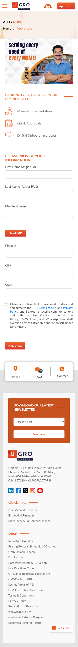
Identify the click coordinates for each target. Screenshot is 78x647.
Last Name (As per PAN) (21, 186)
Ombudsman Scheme (22, 552)
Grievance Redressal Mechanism (29, 573)
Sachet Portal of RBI (21, 584)
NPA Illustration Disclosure (26, 590)
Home (7, 28)
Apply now (15, 346)
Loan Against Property (22, 510)
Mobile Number (15, 206)
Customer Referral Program (26, 617)
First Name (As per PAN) (21, 167)
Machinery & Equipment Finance (29, 521)
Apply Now (66, 6)
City (8, 265)
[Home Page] (21, 6)
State (9, 285)
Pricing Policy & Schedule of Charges (32, 546)
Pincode (10, 245)
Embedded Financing (21, 515)
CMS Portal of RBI (20, 579)
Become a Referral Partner (25, 622)
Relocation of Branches (23, 606)
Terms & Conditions (21, 595)
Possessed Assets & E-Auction (27, 562)
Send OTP (15, 233)
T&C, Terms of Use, (44, 307)
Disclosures (16, 557)
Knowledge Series (19, 611)
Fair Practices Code (21, 568)
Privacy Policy (17, 601)
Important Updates (20, 541)
